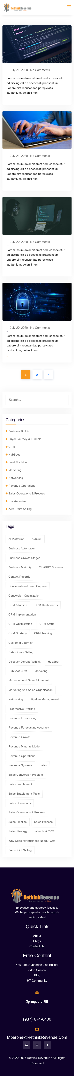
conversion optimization (24, 595)
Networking (15, 477)
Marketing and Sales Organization (30, 689)
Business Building (19, 431)
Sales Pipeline (17, 821)
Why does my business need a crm (32, 840)
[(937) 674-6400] (37, 1011)
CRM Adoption (17, 605)
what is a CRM (44, 831)
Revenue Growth (19, 737)
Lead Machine (17, 462)
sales (43, 765)
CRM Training (43, 633)
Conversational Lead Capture (27, 586)
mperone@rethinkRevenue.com (37, 1037)
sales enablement (20, 784)
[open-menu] (66, 7)
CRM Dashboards (46, 605)
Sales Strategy (17, 831)
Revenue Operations (21, 485)
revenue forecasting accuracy (28, 727)
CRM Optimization (20, 623)
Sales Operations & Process (26, 493)
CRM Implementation (22, 614)
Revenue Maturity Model (24, 746)
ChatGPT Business (51, 567)
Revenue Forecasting (22, 718)
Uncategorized (17, 501)
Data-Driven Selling (21, 652)
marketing (41, 671)
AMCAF (37, 539)
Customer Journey (20, 642)
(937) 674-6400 (37, 1019)
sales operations (19, 803)
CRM (11, 446)
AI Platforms (16, 539)
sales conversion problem (25, 774)
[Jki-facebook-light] (47, 1045)
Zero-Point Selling (20, 509)
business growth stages (24, 558)
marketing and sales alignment (28, 680)
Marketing (14, 470)
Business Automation (22, 548)
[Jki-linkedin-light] (26, 1045)
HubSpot (14, 454)
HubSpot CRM (17, 671)
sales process (43, 821)
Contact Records (19, 576)
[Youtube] (37, 1045)
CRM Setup (46, 623)
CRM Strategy (17, 633)
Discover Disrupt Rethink (24, 661)
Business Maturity (19, 567)
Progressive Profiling (21, 708)
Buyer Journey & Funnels (24, 439)
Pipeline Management (44, 699)
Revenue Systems (20, 765)
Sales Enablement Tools (24, 793)
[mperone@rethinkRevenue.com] (37, 1029)
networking (15, 699)
